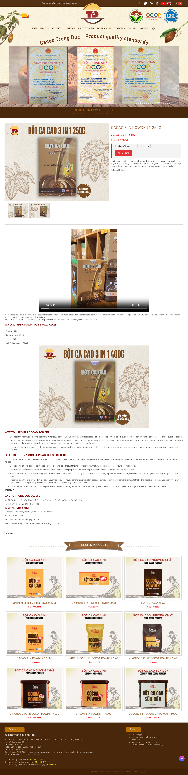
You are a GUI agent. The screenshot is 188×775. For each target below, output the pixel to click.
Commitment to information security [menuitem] (147, 745)
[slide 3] (152, 103)
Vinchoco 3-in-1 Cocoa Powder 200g (94, 602)
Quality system (85, 28)
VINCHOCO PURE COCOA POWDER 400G (34, 713)
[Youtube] (157, 3)
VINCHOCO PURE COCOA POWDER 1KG (153, 658)
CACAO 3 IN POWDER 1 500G (94, 713)
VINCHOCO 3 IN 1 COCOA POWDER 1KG (94, 658)
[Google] (151, 3)
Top (181, 767)
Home (34, 28)
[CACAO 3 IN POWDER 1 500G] (93, 688)
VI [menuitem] (163, 3)
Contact (143, 28)
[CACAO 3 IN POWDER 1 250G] (34, 633)
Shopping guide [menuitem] (138, 735)
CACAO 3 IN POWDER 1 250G (34, 658)
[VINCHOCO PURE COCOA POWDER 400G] (34, 688)
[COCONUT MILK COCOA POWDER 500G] (153, 688)
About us (44, 28)
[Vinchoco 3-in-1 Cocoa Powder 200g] (93, 577)
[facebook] (180, 757)
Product (57, 28)
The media (120, 28)
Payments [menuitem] (135, 740)
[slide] (156, 103)
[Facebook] (139, 3)
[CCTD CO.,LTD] (92, 13)
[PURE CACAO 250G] (153, 577)
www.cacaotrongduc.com (47, 523)
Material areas (104, 28)
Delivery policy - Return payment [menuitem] (145, 737)
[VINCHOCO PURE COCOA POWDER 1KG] (153, 633)
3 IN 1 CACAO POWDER (46, 325)
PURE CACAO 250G (153, 602)
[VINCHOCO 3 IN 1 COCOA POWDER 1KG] (93, 633)
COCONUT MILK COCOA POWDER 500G (153, 713)
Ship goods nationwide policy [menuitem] (144, 742)
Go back (9, 533)
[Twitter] (145, 3)
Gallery (132, 28)
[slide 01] (136, 103)
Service (71, 28)
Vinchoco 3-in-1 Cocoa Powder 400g (35, 602)
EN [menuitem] (169, 3)
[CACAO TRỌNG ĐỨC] (140, 103)
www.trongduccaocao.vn (23, 523)
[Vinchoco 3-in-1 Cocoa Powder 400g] (34, 577)
